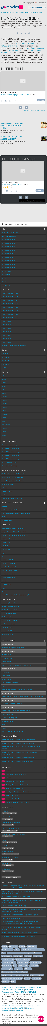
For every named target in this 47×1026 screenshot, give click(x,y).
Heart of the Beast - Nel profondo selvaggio (16, 595)
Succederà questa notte (9, 570)
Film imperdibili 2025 (8, 243)
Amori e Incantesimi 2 (9, 714)
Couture (4, 495)
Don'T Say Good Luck (9, 624)
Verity (3, 591)
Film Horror (5, 360)
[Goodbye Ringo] (22, 81)
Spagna (16, 94)
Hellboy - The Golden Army (10, 828)
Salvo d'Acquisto (10, 182)
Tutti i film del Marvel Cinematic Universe (15, 975)
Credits (4, 1006)
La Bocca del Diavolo (8, 631)
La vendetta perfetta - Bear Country (13, 481)
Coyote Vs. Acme (7, 658)
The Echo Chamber (8, 721)
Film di (4, 278)
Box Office (29, 990)
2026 (7, 232)
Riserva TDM (20, 1008)
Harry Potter (18, 969)
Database (18, 987)
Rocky (13, 981)
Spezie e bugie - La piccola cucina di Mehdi (16, 711)
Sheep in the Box (7, 491)
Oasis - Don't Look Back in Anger (12, 732)
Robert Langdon (7, 969)
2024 (16, 232)
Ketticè (4, 686)
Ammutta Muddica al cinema (11, 822)
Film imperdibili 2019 (8, 264)
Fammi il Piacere (7, 679)
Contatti (11, 1006)
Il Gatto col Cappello (8, 563)
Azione (4, 367)
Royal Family (38, 956)
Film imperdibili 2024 (8, 246)
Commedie (5, 353)
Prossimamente (7, 992)
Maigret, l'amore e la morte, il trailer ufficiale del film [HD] (20, 932)
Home (4, 987)
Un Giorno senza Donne (9, 620)
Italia (22, 94)
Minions (4, 946)
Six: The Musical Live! (9, 613)
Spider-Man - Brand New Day (15, 781)
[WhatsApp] (29, 33)
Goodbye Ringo (8, 92)
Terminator (5, 981)
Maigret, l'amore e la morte (10, 606)
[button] (41, 1019)
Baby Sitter (28, 956)
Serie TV (5, 990)
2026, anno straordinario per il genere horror (16, 897)
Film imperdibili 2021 (8, 257)
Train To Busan (6, 654)
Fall (3, 875)
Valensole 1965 (7, 520)
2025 (12, 232)
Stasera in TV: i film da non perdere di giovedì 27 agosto (20, 914)
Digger (4, 588)
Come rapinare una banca (10, 682)
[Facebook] (17, 33)
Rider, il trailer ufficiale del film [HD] (13, 918)
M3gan (17, 950)
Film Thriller (5, 357)
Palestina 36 (6, 549)
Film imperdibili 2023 (8, 250)
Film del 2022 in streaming (10, 459)
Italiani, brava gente (9, 46)
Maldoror (4, 517)
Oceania (4, 506)
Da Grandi (5, 811)
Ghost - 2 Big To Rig (12, 795)
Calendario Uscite (34, 987)
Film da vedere (6, 271)
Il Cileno (4, 488)
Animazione (5, 364)
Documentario (6, 94)
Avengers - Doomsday (9, 539)
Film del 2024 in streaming (10, 452)
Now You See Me (7, 950)
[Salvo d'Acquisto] (23, 171)
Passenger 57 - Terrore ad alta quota (13, 834)
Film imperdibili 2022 (8, 253)
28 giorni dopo (31, 946)
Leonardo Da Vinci (8, 959)
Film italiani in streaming (9, 462)
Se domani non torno (8, 574)
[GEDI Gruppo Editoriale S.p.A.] (35, 3)
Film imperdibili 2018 (8, 267)
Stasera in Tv (19, 990)
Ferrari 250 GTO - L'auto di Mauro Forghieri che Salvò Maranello (22, 696)
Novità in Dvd (6, 285)
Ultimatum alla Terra (8, 817)
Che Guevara (36, 978)
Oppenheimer (18, 956)
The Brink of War (7, 617)
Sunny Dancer (6, 661)
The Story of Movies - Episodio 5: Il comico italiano (18, 757)
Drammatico (6, 185)
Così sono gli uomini (8, 603)
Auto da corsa (6, 965)
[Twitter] (21, 33)
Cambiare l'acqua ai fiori (9, 567)
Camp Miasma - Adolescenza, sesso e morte (16, 513)
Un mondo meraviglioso (9, 718)
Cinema (10, 987)
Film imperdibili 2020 (8, 260)
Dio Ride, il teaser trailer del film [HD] (14, 906)
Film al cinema (6, 274)
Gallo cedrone (6, 863)
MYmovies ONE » (7, 12)
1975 (20, 185)
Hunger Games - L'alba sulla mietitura (14, 532)
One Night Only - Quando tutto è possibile (19, 792)
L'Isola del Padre (7, 627)
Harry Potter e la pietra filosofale (12, 498)
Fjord (3, 556)
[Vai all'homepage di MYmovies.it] (12, 9)
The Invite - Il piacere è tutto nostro (13, 528)
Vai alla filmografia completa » (35, 110)
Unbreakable (34, 965)
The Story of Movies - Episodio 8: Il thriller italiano (18, 743)
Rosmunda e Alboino (25, 43)
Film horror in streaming (9, 466)
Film (25, 987)
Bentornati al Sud (7, 560)
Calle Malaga (6, 546)
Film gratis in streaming (9, 445)
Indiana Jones (23, 965)
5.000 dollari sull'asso (34, 48)
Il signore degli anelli (36, 975)
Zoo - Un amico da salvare (10, 857)
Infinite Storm (6, 846)
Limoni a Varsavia (7, 484)
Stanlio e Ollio (6, 840)
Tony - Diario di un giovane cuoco (12, 477)
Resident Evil (6, 542)
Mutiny (4, 725)
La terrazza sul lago (8, 851)
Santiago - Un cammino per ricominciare (15, 535)
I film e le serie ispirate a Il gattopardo (20, 953)
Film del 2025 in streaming (10, 448)
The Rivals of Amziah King (10, 610)
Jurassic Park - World (23, 959)
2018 (27, 94)
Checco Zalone (7, 956)
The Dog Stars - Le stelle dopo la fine (14, 474)
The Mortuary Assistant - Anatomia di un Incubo (17, 689)
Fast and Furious (21, 972)
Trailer (17, 992)
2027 (3, 232)
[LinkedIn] (25, 33)
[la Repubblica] (42, 3)
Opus (4, 953)
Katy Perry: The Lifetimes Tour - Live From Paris (17, 665)
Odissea (8, 778)
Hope (3, 553)
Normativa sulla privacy (24, 1006)
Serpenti (4, 728)
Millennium (28, 969)
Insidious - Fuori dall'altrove (10, 510)
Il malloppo (5, 672)
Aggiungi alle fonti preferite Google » (30, 12)
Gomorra (22, 946)
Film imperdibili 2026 (8, 239)
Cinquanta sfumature (8, 962)
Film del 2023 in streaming (10, 455)
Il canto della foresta (8, 577)
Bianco (4, 581)
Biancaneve (38, 953)
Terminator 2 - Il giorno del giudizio (13, 647)
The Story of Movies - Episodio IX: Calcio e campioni (18, 740)
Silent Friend (6, 675)
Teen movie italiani (8, 972)
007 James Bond (35, 962)
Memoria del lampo (8, 634)
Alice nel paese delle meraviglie (12, 978)
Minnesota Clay (14, 50)
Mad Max (27, 978)
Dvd (11, 990)
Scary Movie (13, 946)
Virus (15, 965)
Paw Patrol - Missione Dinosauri (12, 703)
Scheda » (40, 100)
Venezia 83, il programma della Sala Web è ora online (19, 936)
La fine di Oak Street (12, 799)
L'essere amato (6, 584)
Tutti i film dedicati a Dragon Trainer (32, 950)
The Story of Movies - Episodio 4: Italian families (17, 761)
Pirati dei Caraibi (23, 962)
